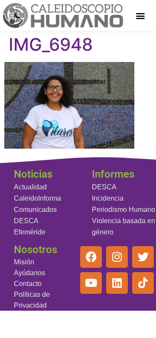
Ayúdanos (29, 272)
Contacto (28, 283)
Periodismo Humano (123, 209)
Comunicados (35, 209)
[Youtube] (91, 283)
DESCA (26, 220)
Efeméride (30, 232)
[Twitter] (143, 257)
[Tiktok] (143, 283)
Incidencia (108, 198)
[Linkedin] (117, 283)
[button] (140, 15)
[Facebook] (91, 257)
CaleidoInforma (37, 198)
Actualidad (30, 187)
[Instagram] (117, 257)
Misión (24, 262)
